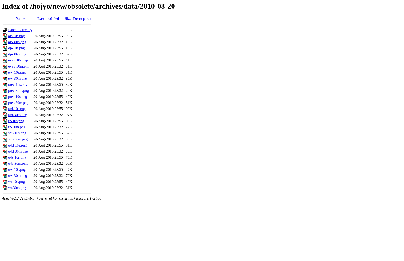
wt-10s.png (16, 182)
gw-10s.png (17, 72)
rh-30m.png (16, 127)
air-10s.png (16, 36)
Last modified (48, 19)
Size (68, 19)
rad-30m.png (17, 115)
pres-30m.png (18, 103)
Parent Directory (20, 30)
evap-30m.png (18, 66)
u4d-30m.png (18, 151)
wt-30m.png (17, 188)
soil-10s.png (17, 133)
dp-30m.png (17, 54)
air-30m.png (17, 42)
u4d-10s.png (17, 145)
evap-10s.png (18, 60)
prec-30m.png (18, 91)
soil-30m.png (18, 139)
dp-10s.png (16, 48)
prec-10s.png (17, 84)
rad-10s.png (17, 109)
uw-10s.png (17, 170)
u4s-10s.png (17, 157)
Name (20, 19)
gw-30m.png (17, 78)
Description (82, 19)
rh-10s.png (16, 121)
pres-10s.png (17, 97)
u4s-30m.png (18, 163)
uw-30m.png (17, 176)
